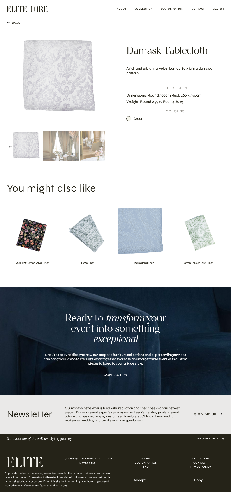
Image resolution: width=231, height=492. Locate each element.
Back (16, 22)
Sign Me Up (205, 414)
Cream (139, 118)
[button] (25, 146)
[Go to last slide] (10, 147)
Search (218, 8)
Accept (140, 480)
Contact (198, 8)
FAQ (146, 467)
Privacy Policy (200, 467)
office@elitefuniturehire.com (87, 458)
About (121, 8)
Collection (143, 8)
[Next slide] (101, 147)
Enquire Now (208, 438)
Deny (198, 480)
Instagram (87, 463)
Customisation (172, 8)
